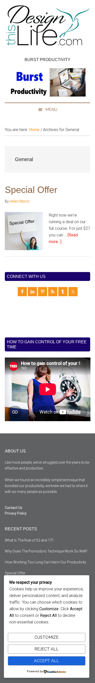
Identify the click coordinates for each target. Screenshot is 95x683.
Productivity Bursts (47, 27)
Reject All (46, 649)
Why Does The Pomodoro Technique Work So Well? (46, 551)
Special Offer (31, 189)
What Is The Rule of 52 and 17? (29, 540)
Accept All (46, 660)
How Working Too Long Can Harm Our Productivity (45, 562)
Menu (51, 109)
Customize (46, 637)
